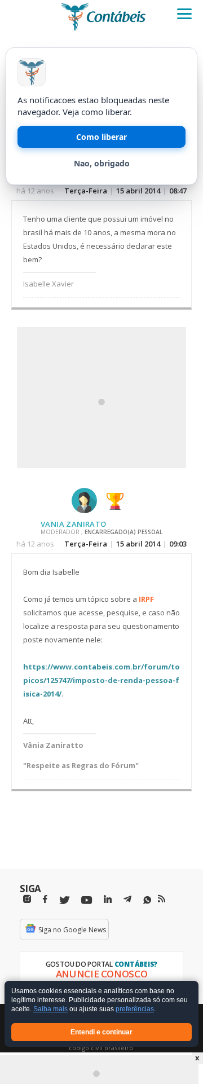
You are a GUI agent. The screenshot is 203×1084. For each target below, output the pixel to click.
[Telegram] (127, 900)
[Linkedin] (107, 899)
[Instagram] (27, 899)
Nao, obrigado (102, 163)
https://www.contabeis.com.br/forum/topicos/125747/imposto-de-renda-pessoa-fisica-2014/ (101, 680)
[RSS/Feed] (162, 899)
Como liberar (101, 136)
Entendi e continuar (101, 1032)
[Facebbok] (45, 899)
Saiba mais (50, 1010)
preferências (135, 1010)
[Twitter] (64, 900)
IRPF (146, 599)
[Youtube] (86, 900)
